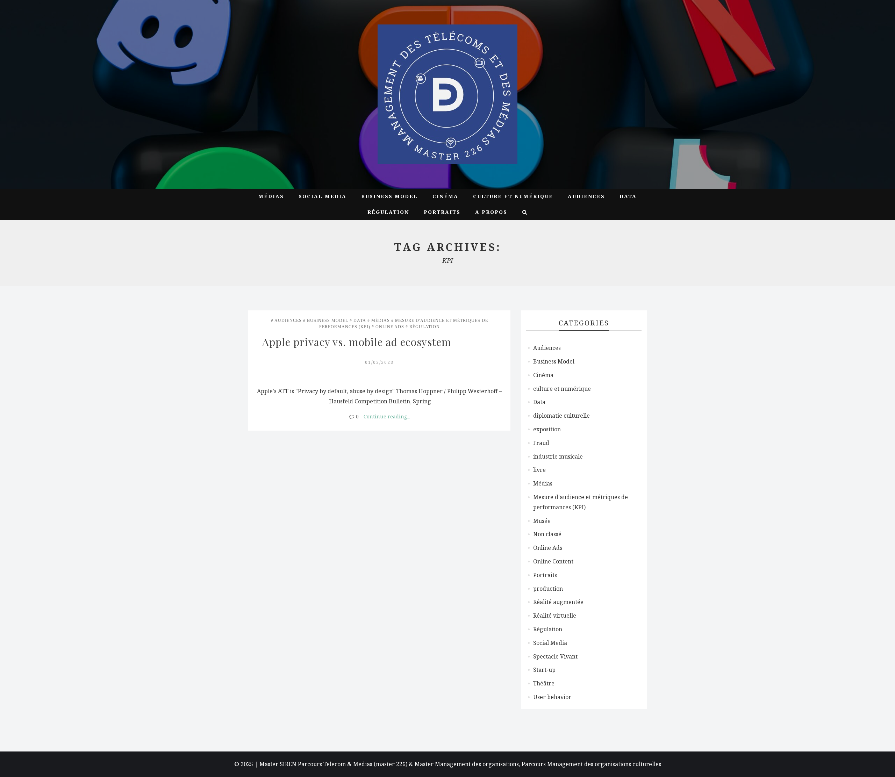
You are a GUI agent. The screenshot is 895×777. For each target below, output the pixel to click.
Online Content (553, 561)
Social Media (322, 196)
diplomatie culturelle (561, 415)
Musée (542, 521)
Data (628, 196)
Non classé (547, 534)
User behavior (552, 697)
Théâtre (543, 683)
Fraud (541, 443)
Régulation (388, 212)
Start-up (544, 670)
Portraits (442, 212)
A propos (491, 212)
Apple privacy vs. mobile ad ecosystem (356, 342)
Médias (271, 196)
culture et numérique (513, 196)
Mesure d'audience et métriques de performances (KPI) (580, 502)
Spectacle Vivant (555, 656)
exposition (547, 429)
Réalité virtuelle (554, 615)
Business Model (389, 196)
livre (539, 470)
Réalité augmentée (558, 602)
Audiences (586, 196)
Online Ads (389, 326)
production (548, 588)
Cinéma (445, 196)
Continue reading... (387, 416)
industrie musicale (558, 456)
